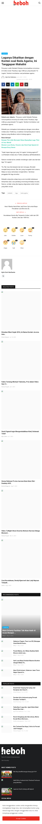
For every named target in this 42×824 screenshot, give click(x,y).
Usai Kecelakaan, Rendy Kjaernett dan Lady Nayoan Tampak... (20, 582)
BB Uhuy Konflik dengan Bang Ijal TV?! (25, 771)
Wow (22, 248)
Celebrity (4, 53)
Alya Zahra (4, 436)
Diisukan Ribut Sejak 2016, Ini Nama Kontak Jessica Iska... (20, 333)
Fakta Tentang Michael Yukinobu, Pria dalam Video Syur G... (20, 383)
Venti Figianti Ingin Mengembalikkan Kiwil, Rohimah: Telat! (20, 433)
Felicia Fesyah (5, 386)
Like (5, 235)
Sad (14, 248)
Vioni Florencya (17, 701)
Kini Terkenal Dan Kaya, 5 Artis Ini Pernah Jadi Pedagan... (26, 727)
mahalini (10, 193)
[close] (40, 803)
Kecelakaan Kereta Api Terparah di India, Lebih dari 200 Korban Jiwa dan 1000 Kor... (21, 216)
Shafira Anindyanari (18, 721)
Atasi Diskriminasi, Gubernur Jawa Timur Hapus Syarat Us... (26, 671)
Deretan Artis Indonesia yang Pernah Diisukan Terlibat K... (25, 698)
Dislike (14, 235)
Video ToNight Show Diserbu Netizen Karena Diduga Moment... (20, 532)
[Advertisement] (21, 22)
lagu (16, 193)
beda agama (24, 193)
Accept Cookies (21, 818)
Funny (30, 235)
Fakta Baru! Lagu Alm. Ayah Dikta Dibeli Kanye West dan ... (25, 708)
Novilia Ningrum (5, 486)
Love (22, 235)
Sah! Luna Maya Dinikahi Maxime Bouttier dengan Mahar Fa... (26, 661)
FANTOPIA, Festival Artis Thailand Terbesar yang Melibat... (26, 781)
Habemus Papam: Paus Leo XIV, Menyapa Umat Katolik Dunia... (26, 642)
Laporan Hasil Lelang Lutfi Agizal (23, 789)
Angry (5, 248)
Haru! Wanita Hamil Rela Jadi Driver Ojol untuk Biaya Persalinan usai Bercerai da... (21, 208)
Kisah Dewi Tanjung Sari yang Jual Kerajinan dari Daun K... (24, 689)
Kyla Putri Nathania (10, 77)
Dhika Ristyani (5, 337)
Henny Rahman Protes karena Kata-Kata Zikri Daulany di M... (18, 482)
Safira (3, 585)
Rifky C (4, 635)
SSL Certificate (6, 764)
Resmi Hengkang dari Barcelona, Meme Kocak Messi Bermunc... (26, 718)
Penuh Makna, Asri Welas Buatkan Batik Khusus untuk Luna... (26, 652)
